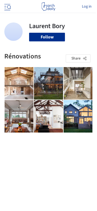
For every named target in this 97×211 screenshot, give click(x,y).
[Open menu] (7, 6)
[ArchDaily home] (48, 6)
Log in (87, 6)
